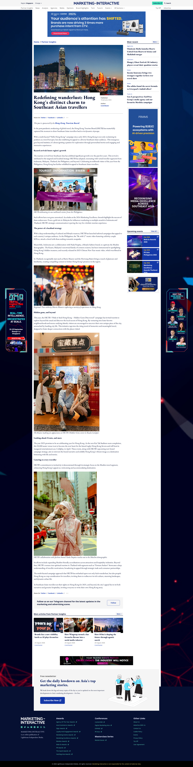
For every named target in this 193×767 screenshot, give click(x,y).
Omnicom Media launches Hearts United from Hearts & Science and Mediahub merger (141, 51)
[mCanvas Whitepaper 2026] (96, 24)
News (129, 70)
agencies (54, 8)
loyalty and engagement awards (67, 732)
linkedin (60, 117)
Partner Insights (49, 42)
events (107, 8)
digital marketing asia (102, 725)
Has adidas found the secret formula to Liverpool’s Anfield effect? (142, 87)
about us (136, 722)
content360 (100, 722)
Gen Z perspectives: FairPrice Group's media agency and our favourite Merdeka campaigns (140, 99)
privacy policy (137, 738)
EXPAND (98, 728)
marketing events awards (65, 735)
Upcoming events (142, 231)
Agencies (130, 46)
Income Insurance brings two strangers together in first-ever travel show (140, 75)
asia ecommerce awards (64, 725)
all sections (118, 8)
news (37, 8)
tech (93, 8)
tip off (158, 8)
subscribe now (54, 701)
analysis (45, 8)
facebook (51, 117)
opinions (70, 8)
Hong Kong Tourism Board (67, 123)
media (62, 8)
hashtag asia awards (63, 754)
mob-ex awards (62, 744)
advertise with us (139, 725)
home (36, 42)
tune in (100, 8)
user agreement (138, 744)
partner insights (27, 8)
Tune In (129, 94)
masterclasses (100, 740)
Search (168, 3)
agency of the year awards (65, 722)
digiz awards (61, 728)
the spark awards (63, 751)
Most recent (142, 42)
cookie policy (137, 732)
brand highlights (82, 8)
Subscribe (158, 3)
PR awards (60, 748)
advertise (167, 8)
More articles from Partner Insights (77, 614)
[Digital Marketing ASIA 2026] (16, 307)
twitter (43, 117)
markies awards (62, 741)
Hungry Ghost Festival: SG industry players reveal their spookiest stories (142, 63)
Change (37, 3)
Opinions (130, 59)
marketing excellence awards (66, 738)
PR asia (98, 732)
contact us (137, 728)
